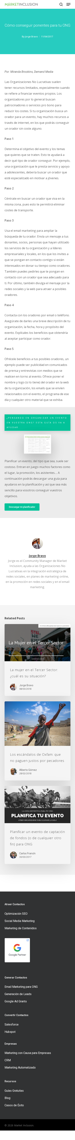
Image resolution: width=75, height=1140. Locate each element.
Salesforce (12, 1024)
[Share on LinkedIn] (47, 1135)
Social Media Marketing (20, 921)
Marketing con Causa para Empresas (28, 1053)
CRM (8, 1060)
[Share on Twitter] (28, 1135)
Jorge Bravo (31, 36)
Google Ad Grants (16, 1001)
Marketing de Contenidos (21, 928)
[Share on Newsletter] (65, 1135)
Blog (7, 1098)
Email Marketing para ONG (21, 986)
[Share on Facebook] (9, 1135)
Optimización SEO (16, 913)
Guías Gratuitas (14, 1090)
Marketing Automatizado (20, 1067)
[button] (68, 4)
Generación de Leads (18, 994)
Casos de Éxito (14, 1105)
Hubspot (10, 1032)
